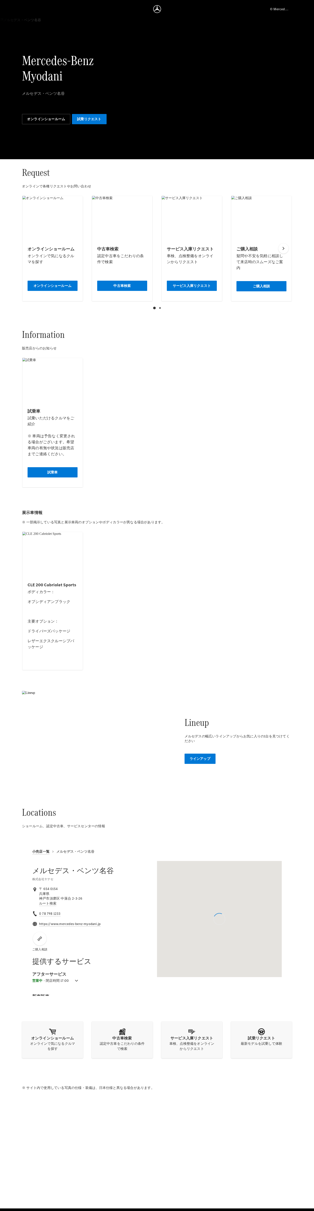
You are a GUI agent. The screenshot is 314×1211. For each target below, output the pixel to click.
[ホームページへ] (157, 9)
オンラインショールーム (46, 119)
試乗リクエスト (89, 119)
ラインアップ (200, 758)
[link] (47, 903)
